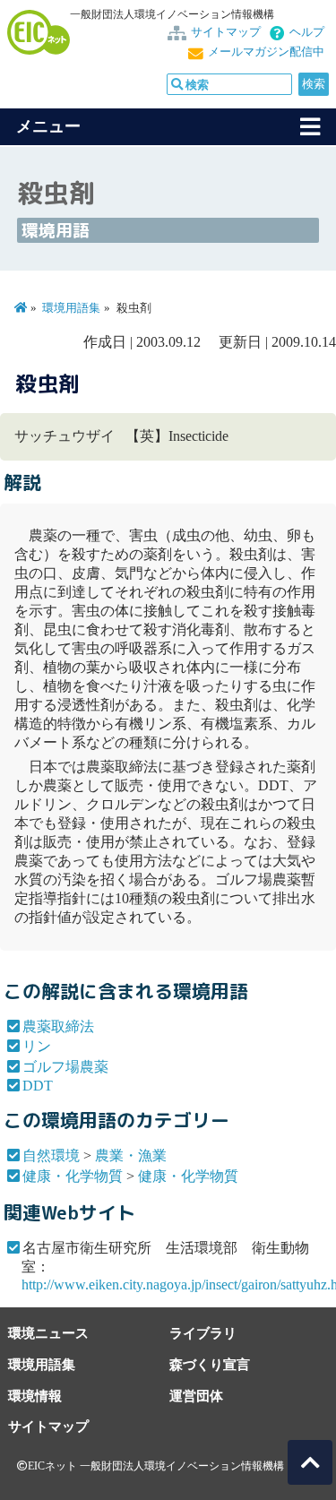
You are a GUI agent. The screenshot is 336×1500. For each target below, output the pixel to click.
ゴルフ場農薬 (65, 1066)
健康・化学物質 (72, 1176)
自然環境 (51, 1155)
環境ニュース (48, 1333)
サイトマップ (226, 32)
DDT (37, 1085)
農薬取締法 (58, 1026)
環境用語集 (71, 308)
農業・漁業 (131, 1155)
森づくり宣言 (209, 1364)
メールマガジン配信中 (266, 52)
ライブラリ (203, 1333)
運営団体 (196, 1395)
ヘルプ (306, 32)
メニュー (48, 126)
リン (36, 1046)
